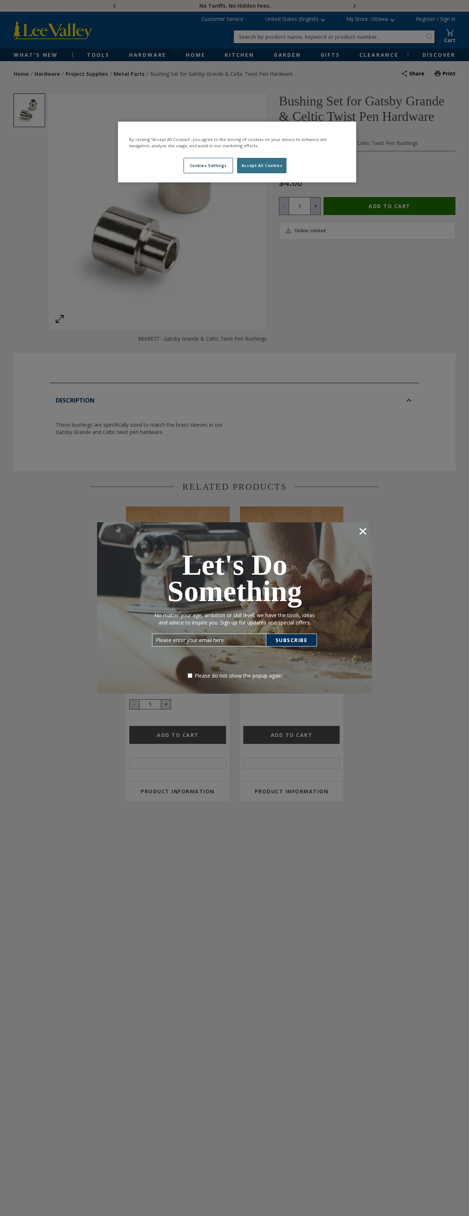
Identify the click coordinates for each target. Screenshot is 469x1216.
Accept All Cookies (261, 165)
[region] (237, 152)
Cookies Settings (208, 165)
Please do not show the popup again (238, 675)
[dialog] (234, 607)
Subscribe (292, 640)
